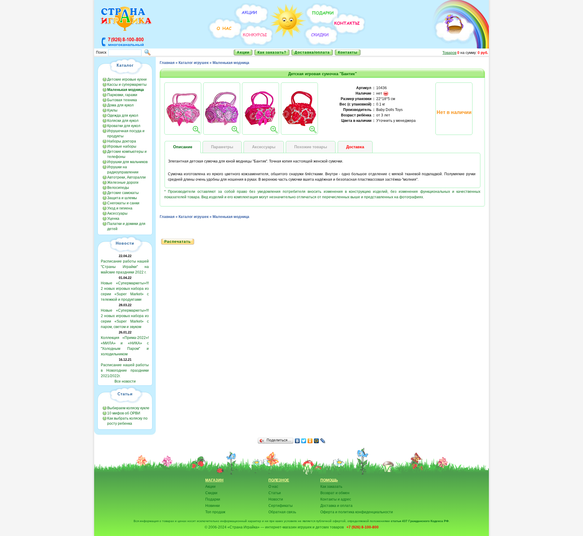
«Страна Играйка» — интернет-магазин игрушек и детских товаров (286, 527)
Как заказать (331, 486)
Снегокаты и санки (123, 203)
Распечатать (177, 242)
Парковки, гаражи (122, 95)
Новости (275, 499)
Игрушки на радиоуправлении (122, 169)
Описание (182, 147)
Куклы (112, 110)
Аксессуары (117, 213)
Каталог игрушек (194, 63)
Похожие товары (310, 147)
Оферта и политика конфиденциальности (356, 512)
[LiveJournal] (323, 441)
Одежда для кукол (122, 115)
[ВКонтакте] (297, 441)
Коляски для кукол (122, 121)
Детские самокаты (123, 193)
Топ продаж (215, 512)
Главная (167, 63)
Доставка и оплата (336, 506)
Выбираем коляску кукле (128, 408)
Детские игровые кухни (127, 79)
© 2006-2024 (216, 527)
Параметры (222, 147)
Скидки (211, 493)
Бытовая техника (122, 100)
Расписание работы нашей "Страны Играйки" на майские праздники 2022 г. (125, 266)
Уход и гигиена (119, 208)
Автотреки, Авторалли (126, 177)
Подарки (212, 499)
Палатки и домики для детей (126, 226)
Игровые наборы (121, 146)
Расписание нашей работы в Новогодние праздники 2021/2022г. (125, 370)
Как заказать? (271, 52)
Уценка (113, 218)
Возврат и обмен (334, 493)
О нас (273, 486)
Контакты (347, 52)
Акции (243, 52)
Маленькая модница (231, 63)
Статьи (274, 493)
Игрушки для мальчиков (127, 162)
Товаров (449, 53)
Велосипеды (118, 188)
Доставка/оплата (312, 52)
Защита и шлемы (122, 198)
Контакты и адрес (335, 499)
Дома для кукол (120, 105)
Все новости (125, 381)
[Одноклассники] (310, 441)
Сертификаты (280, 506)
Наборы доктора (121, 141)
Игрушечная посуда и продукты (126, 133)
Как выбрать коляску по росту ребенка (127, 421)
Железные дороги (122, 182)
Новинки (212, 506)
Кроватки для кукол (123, 126)
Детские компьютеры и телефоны (127, 154)
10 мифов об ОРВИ (123, 413)
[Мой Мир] (316, 441)
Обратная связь (282, 512)
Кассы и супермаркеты (127, 84)
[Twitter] (304, 441)
